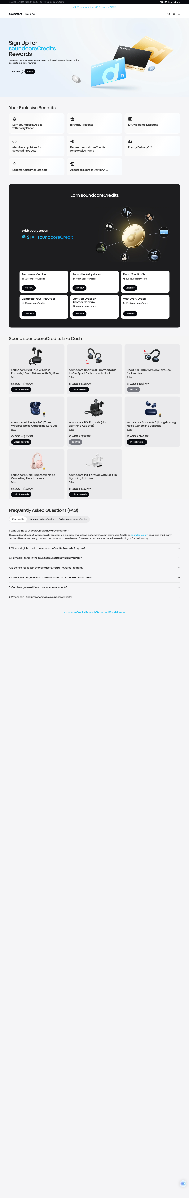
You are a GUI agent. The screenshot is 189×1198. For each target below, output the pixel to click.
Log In (30, 71)
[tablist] (49, 519)
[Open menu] (178, 14)
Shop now (28, 313)
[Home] (23, 14)
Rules (13, 377)
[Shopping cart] (173, 14)
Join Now (16, 71)
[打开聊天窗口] (183, 1183)
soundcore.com (139, 535)
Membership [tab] (18, 519)
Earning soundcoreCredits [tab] (41, 519)
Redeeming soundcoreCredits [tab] (72, 519)
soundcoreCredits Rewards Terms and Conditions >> (94, 612)
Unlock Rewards (21, 389)
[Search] (168, 14)
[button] (151, 147)
